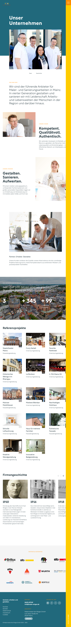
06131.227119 (29, 602)
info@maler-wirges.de (32, 604)
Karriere (5, 607)
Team (30, 73)
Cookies (5, 614)
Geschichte (39, 73)
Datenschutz (7, 610)
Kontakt (5, 608)
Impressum (6, 612)
